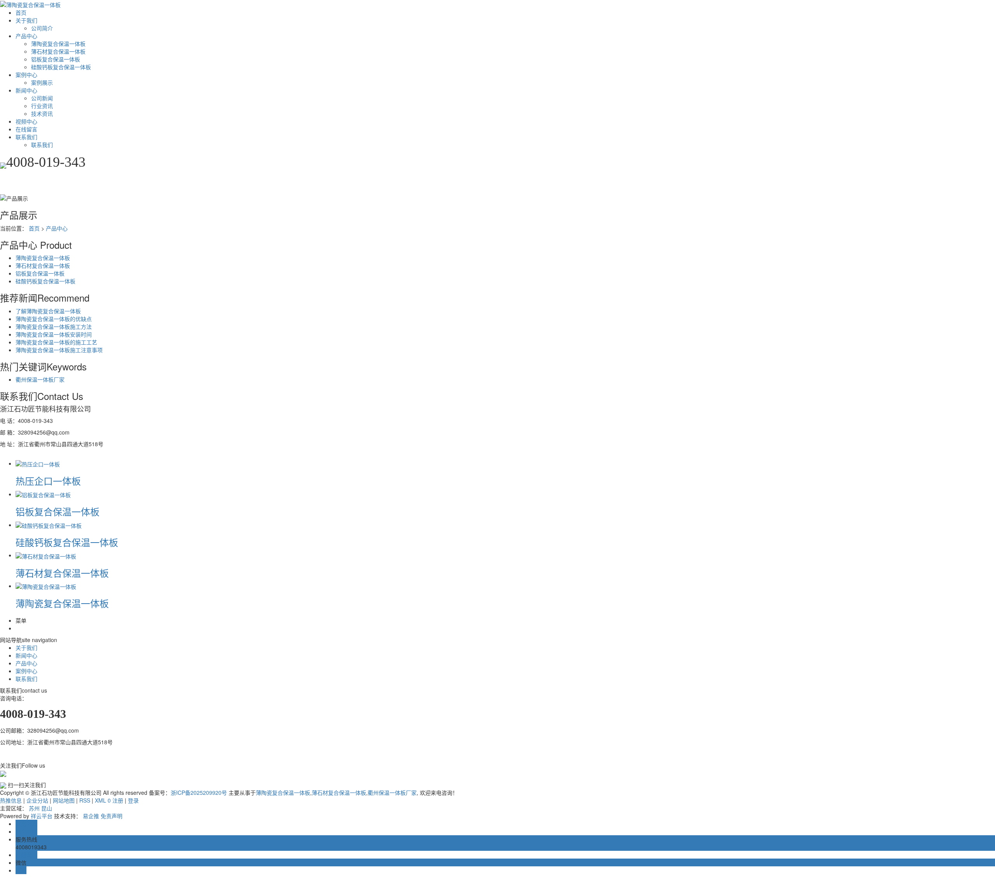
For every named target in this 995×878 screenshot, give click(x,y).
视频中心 (26, 121)
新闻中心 (26, 90)
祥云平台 (41, 816)
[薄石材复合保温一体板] (46, 555)
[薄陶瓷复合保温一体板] (46, 586)
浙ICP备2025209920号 (199, 792)
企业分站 (37, 800)
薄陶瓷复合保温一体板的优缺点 (54, 319)
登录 (133, 800)
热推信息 (11, 800)
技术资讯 (42, 113)
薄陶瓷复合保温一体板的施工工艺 (56, 342)
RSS (84, 800)
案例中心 (26, 75)
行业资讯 (42, 106)
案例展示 (42, 82)
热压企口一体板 (48, 480)
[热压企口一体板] (38, 463)
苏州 (34, 808)
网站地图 (64, 800)
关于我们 (26, 20)
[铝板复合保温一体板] (43, 494)
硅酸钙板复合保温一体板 (61, 67)
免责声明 (111, 816)
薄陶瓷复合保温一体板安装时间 (54, 334)
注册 (117, 800)
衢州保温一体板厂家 (40, 379)
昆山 (46, 808)
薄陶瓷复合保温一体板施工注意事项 (59, 350)
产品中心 (26, 36)
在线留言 (26, 129)
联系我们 (26, 137)
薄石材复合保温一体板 (58, 51)
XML (100, 800)
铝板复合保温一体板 (55, 59)
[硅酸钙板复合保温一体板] (49, 525)
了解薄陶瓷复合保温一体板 (48, 311)
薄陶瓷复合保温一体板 (58, 43)
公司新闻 (42, 98)
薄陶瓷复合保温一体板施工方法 (54, 326)
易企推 (91, 816)
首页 (21, 12)
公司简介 (42, 28)
